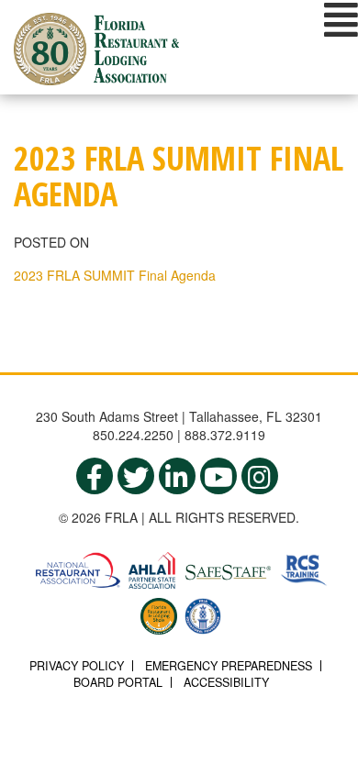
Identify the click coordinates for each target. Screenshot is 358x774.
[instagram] (259, 476)
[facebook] (94, 476)
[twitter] (135, 476)
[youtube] (218, 476)
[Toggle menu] (341, 19)
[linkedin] (177, 476)
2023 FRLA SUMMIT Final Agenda (115, 275)
